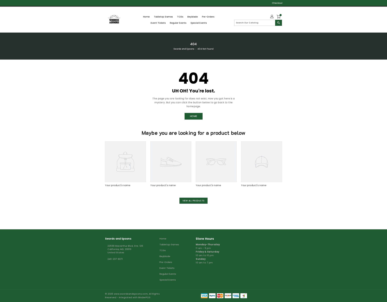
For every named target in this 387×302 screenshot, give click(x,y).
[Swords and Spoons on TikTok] (129, 3)
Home (162, 238)
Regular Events (167, 273)
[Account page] (272, 17)
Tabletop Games (169, 244)
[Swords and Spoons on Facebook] (101, 3)
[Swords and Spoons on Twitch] (124, 3)
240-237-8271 (115, 259)
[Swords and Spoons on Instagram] (112, 3)
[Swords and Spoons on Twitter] (106, 3)
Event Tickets (166, 268)
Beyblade (164, 256)
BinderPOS (144, 297)
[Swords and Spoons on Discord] (118, 3)
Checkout (277, 3)
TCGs (162, 250)
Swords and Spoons (184, 48)
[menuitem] (146, 17)
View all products (193, 200)
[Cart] (279, 17)
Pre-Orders (165, 262)
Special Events (167, 279)
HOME (193, 116)
